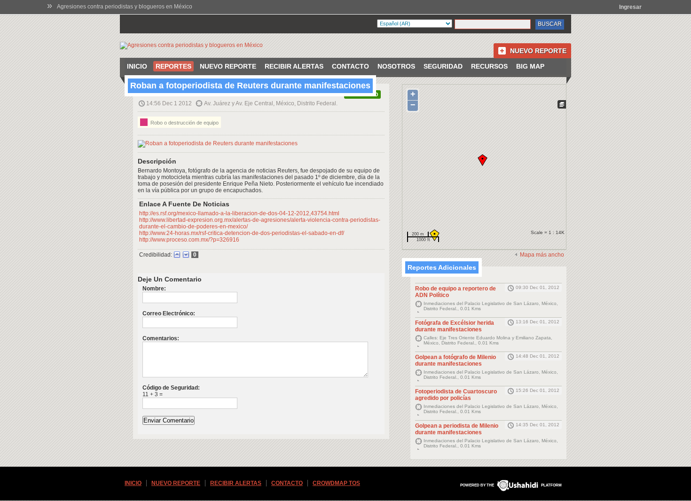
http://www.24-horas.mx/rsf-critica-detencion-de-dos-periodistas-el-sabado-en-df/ (241, 233)
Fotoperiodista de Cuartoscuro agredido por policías (456, 394)
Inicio (137, 66)
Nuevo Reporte (538, 51)
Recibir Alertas (294, 66)
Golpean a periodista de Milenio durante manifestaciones (456, 429)
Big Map (530, 66)
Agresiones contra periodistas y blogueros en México (124, 6)
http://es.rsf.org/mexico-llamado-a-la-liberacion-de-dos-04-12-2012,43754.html (239, 213)
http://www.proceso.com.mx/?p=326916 (189, 239)
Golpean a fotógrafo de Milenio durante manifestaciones (455, 360)
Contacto (350, 66)
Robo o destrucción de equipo (184, 122)
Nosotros (396, 66)
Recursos (489, 66)
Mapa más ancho (542, 254)
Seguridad (443, 66)
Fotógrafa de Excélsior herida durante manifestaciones (454, 326)
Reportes (173, 66)
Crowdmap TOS (336, 483)
